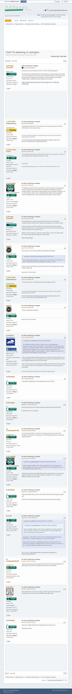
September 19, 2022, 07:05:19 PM (29, 404)
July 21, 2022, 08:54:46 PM (27, 337)
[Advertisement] (36, 38)
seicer (10, 516)
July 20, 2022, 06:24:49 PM (27, 123)
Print (65, 61)
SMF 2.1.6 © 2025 (7, 690)
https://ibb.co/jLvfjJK (27, 238)
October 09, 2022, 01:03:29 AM (28, 430)
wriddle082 (11, 183)
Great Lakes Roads (11, 150)
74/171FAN (11, 122)
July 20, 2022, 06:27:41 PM (27, 151)
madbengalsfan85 (12, 430)
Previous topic (55, 56)
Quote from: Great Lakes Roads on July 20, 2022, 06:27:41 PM (38, 256)
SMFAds (5, 692)
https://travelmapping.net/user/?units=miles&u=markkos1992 (45, 140)
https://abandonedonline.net (28, 554)
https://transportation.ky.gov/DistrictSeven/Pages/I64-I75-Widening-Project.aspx (40, 83)
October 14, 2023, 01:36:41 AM (28, 561)
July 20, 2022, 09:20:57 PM (27, 218)
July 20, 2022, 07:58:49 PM (27, 185)
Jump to (44, 680)
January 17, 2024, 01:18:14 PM (28, 589)
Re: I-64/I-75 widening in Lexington (31, 121)
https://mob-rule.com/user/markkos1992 (37, 141)
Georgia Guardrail (9, 67)
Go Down (7, 61)
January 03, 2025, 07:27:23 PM (28, 622)
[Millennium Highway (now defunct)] (7, 369)
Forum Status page (49, 15)
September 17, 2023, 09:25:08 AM (29, 491)
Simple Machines (15, 690)
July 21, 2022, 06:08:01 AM (27, 279)
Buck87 (10, 587)
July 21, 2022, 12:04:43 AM (27, 248)
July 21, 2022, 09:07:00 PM (27, 378)
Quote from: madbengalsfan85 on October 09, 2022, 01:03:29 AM (39, 461)
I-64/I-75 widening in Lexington (30, 66)
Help (54, 690)
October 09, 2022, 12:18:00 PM (28, 458)
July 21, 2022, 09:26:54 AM (27, 307)
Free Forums (11, 692)
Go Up (6, 673)
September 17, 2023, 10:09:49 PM (29, 517)
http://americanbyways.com (50, 552)
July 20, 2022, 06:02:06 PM (29, 67)
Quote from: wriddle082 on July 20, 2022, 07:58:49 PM (37, 340)
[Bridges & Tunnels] (7, 532)
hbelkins (11, 335)
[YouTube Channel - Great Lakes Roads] (7, 176)
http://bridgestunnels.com (36, 552)
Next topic (63, 56)
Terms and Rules (59, 690)
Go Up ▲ (66, 690)
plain (9, 246)
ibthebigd (11, 377)
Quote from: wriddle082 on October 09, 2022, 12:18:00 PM (38, 521)
